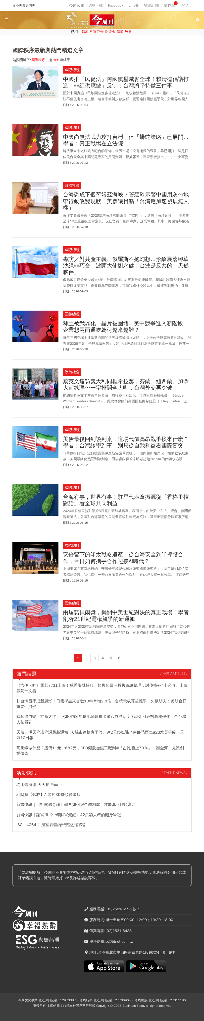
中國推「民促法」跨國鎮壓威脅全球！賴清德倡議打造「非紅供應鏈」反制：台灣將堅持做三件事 (126, 82)
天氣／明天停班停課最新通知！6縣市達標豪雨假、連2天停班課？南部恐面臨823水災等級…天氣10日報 (100, 735)
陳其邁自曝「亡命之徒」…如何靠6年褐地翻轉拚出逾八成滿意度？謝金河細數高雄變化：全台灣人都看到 (101, 719)
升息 (128, 32)
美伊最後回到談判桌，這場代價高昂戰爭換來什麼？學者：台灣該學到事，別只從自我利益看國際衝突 (126, 442)
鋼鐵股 (87, 32)
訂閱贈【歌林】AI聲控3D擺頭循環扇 (48, 794)
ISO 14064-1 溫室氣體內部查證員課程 (50, 824)
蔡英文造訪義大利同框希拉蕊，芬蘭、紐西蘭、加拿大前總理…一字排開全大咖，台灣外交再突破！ (126, 384)
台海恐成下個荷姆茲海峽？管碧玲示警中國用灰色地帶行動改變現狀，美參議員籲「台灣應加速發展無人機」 (126, 201)
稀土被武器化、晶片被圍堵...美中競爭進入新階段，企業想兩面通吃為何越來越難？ (126, 327)
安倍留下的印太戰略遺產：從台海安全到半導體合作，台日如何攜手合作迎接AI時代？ (123, 558)
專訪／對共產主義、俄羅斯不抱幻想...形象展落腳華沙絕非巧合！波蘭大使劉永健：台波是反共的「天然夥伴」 (126, 266)
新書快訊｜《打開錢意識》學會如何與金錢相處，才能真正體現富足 (76, 804)
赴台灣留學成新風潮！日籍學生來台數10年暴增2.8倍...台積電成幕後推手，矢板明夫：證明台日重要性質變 (101, 704)
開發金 (110, 32)
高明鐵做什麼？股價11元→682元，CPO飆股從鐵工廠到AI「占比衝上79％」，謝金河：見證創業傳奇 (100, 751)
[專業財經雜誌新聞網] (102, 20)
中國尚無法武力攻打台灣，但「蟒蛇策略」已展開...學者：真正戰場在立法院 (126, 140)
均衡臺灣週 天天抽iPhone (39, 784)
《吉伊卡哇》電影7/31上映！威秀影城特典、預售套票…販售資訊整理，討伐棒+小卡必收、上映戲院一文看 (102, 688)
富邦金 (98, 32)
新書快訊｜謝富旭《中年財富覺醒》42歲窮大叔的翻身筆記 (68, 814)
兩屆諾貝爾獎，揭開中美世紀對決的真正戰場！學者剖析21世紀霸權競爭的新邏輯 (126, 615)
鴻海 (120, 32)
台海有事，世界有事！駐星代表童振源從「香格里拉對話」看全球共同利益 (126, 500)
